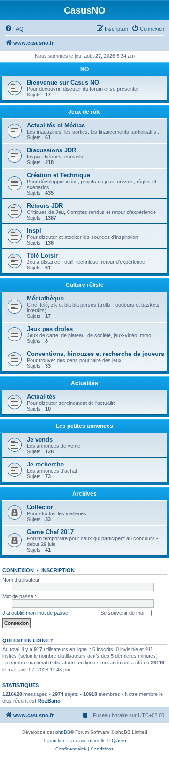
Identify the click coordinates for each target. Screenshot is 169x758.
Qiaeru (119, 740)
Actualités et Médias (56, 125)
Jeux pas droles (50, 328)
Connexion (18, 570)
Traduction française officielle (74, 740)
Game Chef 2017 (50, 532)
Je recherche (45, 464)
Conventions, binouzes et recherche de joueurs (95, 353)
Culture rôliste (85, 285)
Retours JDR (45, 205)
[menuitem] (14, 28)
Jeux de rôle (84, 112)
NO (84, 69)
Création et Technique (58, 175)
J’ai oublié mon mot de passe (35, 613)
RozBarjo (49, 700)
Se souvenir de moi (123, 613)
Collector (40, 507)
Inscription (58, 570)
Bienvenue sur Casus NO (63, 82)
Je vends (40, 439)
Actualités (84, 383)
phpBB (62, 731)
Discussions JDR (51, 150)
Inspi (34, 230)
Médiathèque (45, 298)
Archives (84, 493)
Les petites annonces (84, 426)
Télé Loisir (42, 255)
